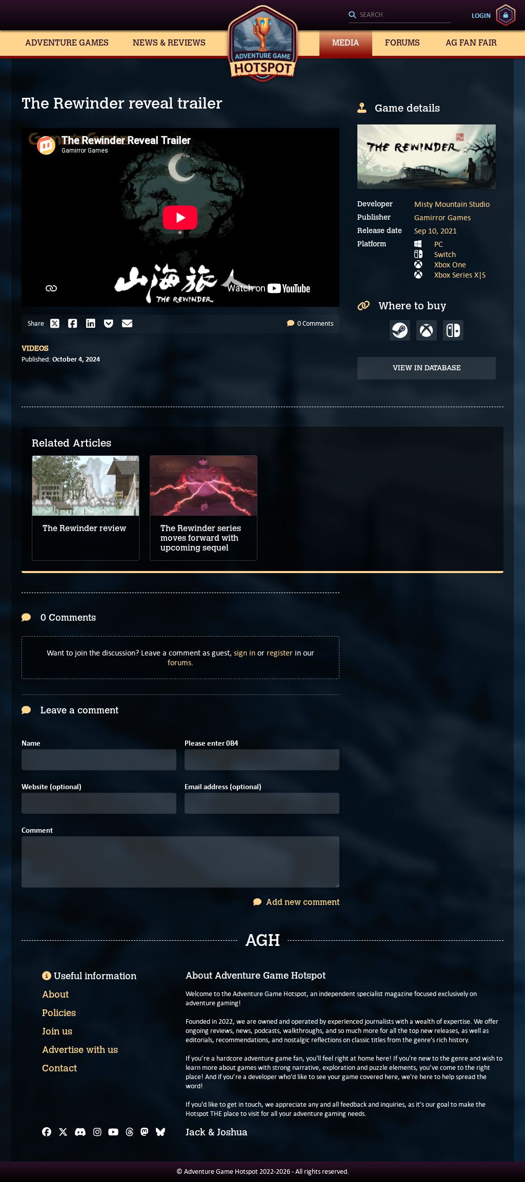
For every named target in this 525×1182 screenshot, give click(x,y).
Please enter (211, 743)
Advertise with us (80, 1050)
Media (345, 43)
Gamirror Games (442, 217)
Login (481, 15)
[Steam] (400, 330)
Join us (57, 1031)
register (280, 653)
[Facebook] (46, 1132)
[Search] (400, 15)
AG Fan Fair (471, 43)
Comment (37, 830)
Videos (35, 348)
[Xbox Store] (426, 330)
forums (179, 662)
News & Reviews (169, 43)
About (55, 994)
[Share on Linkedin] (93, 324)
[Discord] (80, 1132)
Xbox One (450, 264)
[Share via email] (129, 324)
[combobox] (400, 15)
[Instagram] (97, 1132)
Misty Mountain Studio (452, 204)
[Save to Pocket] (111, 324)
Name (31, 743)
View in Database (427, 368)
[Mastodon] (144, 1132)
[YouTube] (113, 1132)
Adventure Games (67, 43)
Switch (445, 254)
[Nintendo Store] (453, 330)
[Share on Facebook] (75, 324)
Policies (59, 1013)
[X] (63, 1132)
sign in (244, 653)
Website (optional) (52, 787)
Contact (59, 1068)
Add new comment (301, 902)
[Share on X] (57, 324)
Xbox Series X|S (460, 275)
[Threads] (130, 1132)
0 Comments (314, 323)
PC (438, 244)
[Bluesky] (160, 1132)
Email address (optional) (223, 787)
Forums (402, 43)
